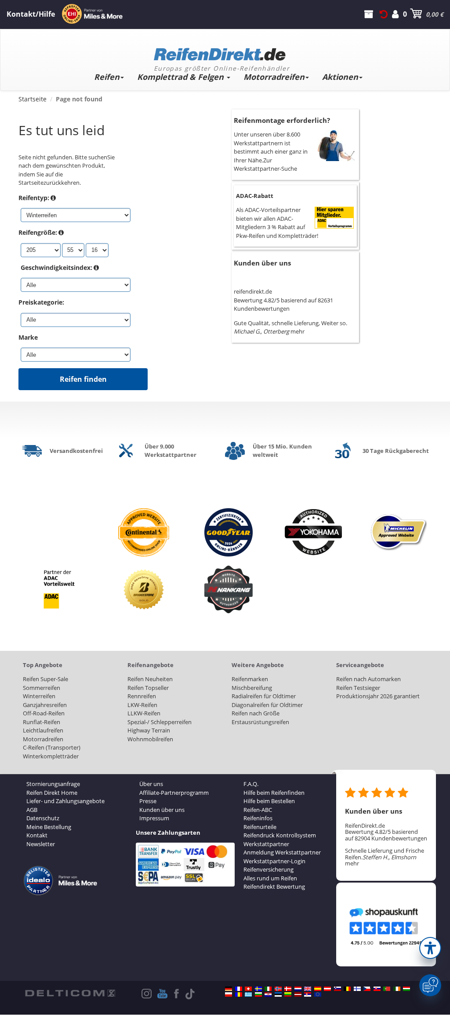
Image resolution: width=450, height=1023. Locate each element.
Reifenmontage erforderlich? (282, 120)
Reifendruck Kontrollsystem (279, 835)
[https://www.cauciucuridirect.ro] (238, 994)
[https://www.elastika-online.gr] (248, 994)
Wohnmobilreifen (150, 739)
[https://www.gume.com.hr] (268, 994)
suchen (97, 157)
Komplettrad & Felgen (181, 77)
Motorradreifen (274, 77)
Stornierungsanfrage (53, 784)
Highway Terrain (148, 730)
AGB (31, 810)
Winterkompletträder (51, 756)
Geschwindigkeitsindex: (56, 267)
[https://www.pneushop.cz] (366, 989)
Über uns (151, 784)
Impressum (154, 818)
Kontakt (36, 835)
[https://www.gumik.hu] (406, 989)
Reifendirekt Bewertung (274, 886)
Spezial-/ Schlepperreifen (159, 722)
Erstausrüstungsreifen (260, 722)
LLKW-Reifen (143, 713)
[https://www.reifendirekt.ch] (248, 989)
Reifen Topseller (148, 688)
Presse (147, 801)
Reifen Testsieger (358, 688)
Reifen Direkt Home (51, 793)
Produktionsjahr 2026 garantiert (378, 696)
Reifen (107, 77)
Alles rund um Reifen (270, 878)
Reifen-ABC (257, 810)
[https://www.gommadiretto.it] (268, 989)
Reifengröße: (37, 232)
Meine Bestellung (48, 827)
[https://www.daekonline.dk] (287, 989)
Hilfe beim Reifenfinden (274, 793)
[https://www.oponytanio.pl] (228, 994)
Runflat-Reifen (41, 722)
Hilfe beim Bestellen (269, 801)
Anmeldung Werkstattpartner (282, 852)
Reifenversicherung (268, 869)
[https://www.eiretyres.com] (396, 989)
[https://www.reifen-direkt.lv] (297, 994)
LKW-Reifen (142, 705)
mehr (297, 331)
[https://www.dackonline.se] (258, 989)
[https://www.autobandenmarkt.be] (347, 989)
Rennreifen (141, 696)
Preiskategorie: (41, 302)
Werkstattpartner (266, 844)
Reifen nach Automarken (368, 679)
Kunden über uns (262, 262)
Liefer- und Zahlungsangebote (65, 801)
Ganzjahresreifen (45, 705)
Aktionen (340, 77)
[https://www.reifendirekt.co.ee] (278, 994)
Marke (28, 337)
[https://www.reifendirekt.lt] (287, 994)
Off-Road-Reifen (44, 713)
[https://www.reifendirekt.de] (228, 989)
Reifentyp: (33, 198)
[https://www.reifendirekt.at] (327, 989)
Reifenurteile (259, 827)
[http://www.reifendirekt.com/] (317, 994)
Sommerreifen (41, 688)
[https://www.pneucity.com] (386, 989)
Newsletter (40, 844)
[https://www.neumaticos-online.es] (317, 989)
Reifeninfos (257, 818)
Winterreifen (39, 696)
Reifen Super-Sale (45, 679)
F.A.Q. (250, 784)
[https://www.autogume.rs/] (307, 994)
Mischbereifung (252, 688)
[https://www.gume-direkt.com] (337, 989)
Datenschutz (42, 818)
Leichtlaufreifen (43, 730)
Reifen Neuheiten (150, 679)
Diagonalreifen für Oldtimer (267, 705)
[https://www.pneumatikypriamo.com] (377, 989)
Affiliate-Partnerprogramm (174, 793)
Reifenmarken (250, 679)
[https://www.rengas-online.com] (357, 989)
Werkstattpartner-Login (274, 861)
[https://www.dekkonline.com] (278, 989)
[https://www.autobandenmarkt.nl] (297, 989)
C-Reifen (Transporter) (51, 747)
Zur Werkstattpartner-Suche (265, 164)
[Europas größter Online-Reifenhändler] (221, 51)
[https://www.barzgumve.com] (258, 994)
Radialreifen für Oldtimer (264, 696)
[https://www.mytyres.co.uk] (307, 989)
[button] (430, 948)
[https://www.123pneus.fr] (238, 989)
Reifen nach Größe (255, 713)
